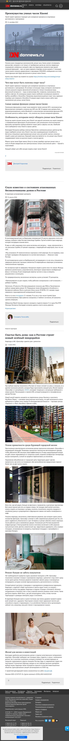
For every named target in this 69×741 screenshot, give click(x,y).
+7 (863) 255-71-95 (10, 723)
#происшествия (10, 308)
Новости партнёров (18, 692)
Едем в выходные (10, 691)
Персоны (29, 691)
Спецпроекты (47, 5)
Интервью (38, 5)
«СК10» (26, 390)
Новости (24, 5)
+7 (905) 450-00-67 (10, 725)
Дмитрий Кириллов (20, 163)
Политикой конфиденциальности (21, 734)
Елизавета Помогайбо (21, 317)
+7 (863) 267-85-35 (25, 723)
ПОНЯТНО (22, 737)
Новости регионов (31, 692)
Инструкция (21, 691)
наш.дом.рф (48, 671)
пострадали (20, 295)
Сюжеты (31, 5)
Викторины (47, 691)
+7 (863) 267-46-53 (25, 725)
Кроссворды (38, 691)
